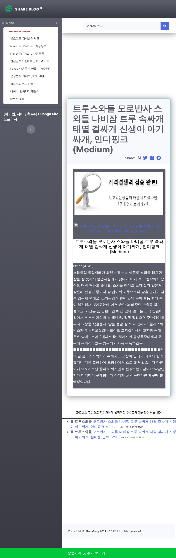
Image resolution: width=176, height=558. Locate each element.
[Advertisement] (119, 68)
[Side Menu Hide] (31, 129)
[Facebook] (152, 158)
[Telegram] (159, 158)
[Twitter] (145, 158)
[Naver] (139, 158)
